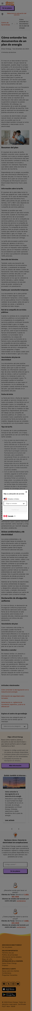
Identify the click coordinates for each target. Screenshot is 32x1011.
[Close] (26, 492)
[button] (11, 516)
